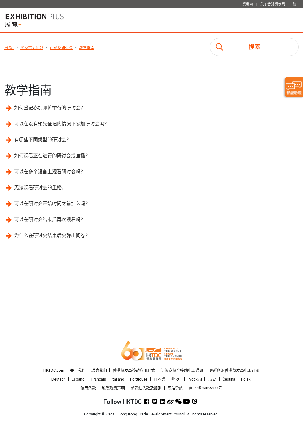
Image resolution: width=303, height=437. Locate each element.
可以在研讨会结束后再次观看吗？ (49, 219)
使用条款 (88, 388)
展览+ (9, 48)
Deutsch (58, 379)
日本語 (159, 379)
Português (139, 379)
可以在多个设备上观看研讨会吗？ (49, 171)
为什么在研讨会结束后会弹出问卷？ (52, 235)
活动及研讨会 (61, 48)
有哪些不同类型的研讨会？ (42, 140)
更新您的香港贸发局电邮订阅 (234, 370)
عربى (212, 379)
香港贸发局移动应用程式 (134, 370)
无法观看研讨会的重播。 (40, 187)
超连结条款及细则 (146, 388)
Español (79, 379)
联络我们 (99, 370)
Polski (246, 379)
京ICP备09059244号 (205, 388)
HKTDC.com (53, 370)
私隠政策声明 (113, 388)
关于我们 (78, 370)
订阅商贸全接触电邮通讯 (182, 370)
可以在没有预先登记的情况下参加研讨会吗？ (61, 124)
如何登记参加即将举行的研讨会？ (49, 108)
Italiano (118, 379)
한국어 (176, 379)
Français (98, 379)
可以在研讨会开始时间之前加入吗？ (52, 203)
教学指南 (86, 48)
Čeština (229, 379)
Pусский (195, 379)
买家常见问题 (31, 48)
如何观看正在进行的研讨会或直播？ (52, 155)
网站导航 (175, 388)
